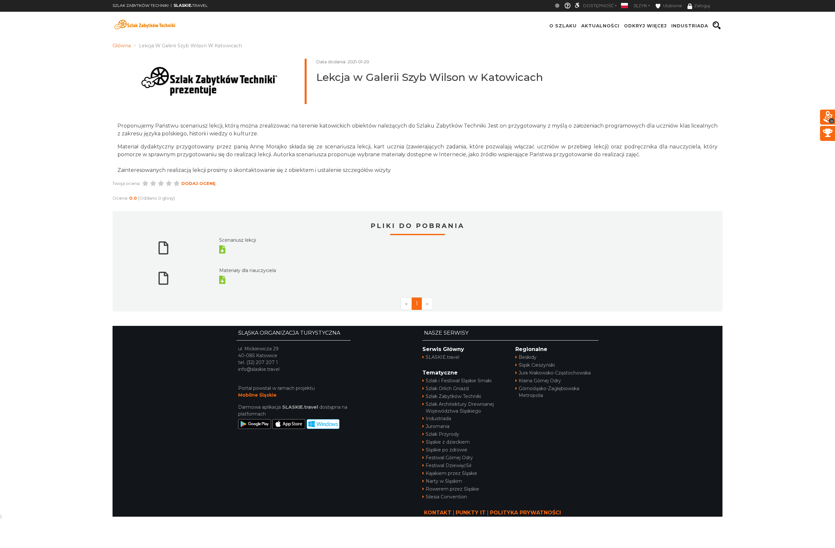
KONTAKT (437, 513)
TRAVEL (191, 5)
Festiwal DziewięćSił (448, 465)
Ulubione (672, 5)
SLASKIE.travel (442, 357)
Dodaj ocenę (198, 183)
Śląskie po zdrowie (446, 450)
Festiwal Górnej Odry (449, 458)
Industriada (438, 418)
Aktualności (600, 25)
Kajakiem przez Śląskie (451, 473)
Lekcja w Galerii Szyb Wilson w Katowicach (429, 77)
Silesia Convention (446, 497)
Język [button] (640, 5)
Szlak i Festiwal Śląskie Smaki (459, 381)
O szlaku (563, 25)
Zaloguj (702, 5)
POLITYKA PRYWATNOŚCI (525, 513)
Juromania (437, 426)
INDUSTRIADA (689, 25)
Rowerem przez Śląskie (452, 489)
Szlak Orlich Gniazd (447, 388)
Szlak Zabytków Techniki (453, 396)
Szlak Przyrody (442, 434)
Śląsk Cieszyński (537, 365)
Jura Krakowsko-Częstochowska (555, 373)
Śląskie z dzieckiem (448, 442)
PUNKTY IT (471, 513)
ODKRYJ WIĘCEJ (645, 25)
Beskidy (528, 357)
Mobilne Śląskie (257, 395)
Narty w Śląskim (444, 481)
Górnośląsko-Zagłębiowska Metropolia (549, 392)
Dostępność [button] (598, 5)
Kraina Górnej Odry (540, 381)
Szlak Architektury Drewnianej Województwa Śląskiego (460, 407)
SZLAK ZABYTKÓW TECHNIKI (141, 5)
